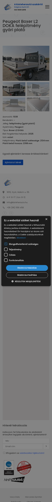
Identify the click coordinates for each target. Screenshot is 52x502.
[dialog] (26, 251)
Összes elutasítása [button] (27, 275)
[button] (26, 281)
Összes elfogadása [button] (27, 268)
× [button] (46, 219)
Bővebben (21, 237)
